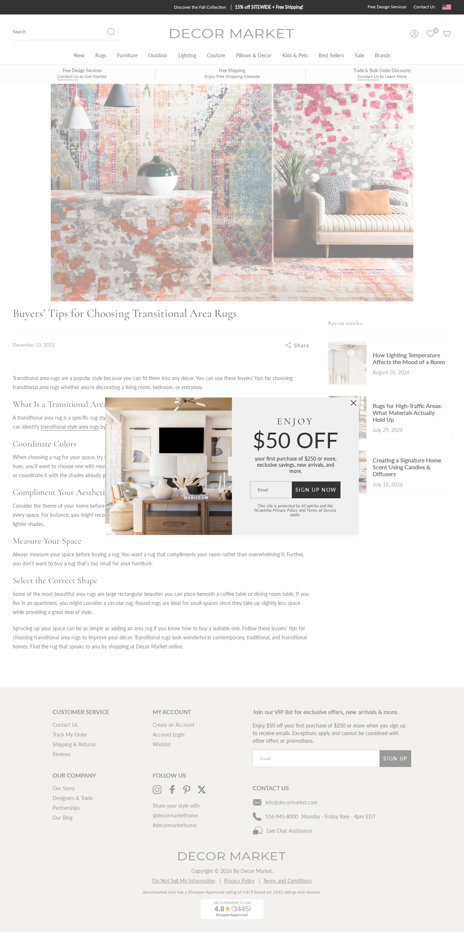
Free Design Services (387, 6)
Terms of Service (321, 510)
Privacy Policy (285, 510)
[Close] (353, 402)
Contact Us (424, 6)
